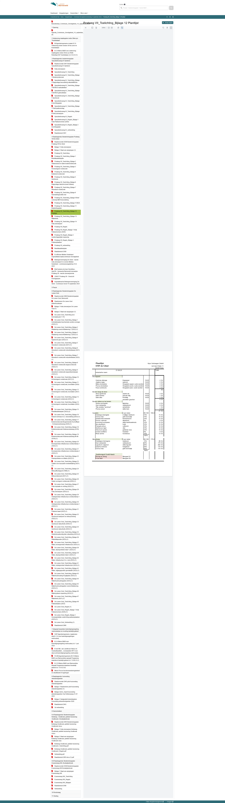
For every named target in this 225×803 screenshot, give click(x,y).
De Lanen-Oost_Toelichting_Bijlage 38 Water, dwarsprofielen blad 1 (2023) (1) (65, 548)
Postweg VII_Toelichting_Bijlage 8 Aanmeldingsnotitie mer (64, 193)
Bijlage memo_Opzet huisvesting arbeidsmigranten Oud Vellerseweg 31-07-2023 (65, 694)
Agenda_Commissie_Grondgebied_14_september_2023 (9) (66, 33)
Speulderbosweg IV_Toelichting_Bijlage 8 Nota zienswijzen (66, 112)
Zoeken (121, 4)
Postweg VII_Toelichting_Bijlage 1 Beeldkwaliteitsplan (64, 157)
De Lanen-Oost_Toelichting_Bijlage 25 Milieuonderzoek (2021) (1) (65, 475)
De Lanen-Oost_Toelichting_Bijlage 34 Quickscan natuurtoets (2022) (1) (65, 528)
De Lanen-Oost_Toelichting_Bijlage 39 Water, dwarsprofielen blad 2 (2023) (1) (65, 554)
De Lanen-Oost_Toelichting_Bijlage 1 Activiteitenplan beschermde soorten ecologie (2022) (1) (66, 322)
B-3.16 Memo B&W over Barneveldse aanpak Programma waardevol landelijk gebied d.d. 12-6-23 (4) (65, 665)
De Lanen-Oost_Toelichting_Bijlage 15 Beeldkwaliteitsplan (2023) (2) (65, 410)
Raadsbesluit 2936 (60, 785)
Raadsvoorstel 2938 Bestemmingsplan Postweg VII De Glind (65, 143)
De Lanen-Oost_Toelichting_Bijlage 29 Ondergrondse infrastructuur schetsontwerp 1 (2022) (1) (65, 497)
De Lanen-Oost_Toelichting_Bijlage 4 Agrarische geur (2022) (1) (65, 338)
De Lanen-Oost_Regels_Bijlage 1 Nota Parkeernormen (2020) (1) (65, 611)
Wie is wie (84, 13)
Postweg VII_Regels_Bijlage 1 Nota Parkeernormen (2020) (64, 231)
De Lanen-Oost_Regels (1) (62, 606)
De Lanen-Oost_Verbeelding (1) (64, 622)
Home (62, 17)
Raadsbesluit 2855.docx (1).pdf (64, 757)
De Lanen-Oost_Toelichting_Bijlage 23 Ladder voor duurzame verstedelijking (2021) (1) (65, 463)
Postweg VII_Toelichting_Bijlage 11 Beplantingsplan (64, 207)
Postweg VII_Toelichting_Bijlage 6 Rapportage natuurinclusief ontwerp (64, 183)
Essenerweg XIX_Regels (62, 779)
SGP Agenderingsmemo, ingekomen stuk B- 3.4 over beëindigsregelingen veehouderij (64, 636)
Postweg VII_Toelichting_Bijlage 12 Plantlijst (64, 212)
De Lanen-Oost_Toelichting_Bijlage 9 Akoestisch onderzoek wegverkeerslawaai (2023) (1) (65, 372)
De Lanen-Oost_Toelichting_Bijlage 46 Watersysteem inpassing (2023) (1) (65, 592)
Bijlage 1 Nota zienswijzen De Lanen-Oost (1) (65, 307)
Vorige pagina (169, 22)
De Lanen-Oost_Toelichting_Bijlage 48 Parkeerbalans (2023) (65, 602)
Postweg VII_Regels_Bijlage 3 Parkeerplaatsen (63, 241)
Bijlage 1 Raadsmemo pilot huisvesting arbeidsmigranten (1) (65, 688)
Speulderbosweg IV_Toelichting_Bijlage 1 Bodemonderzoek (66, 76)
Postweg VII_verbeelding (62, 245)
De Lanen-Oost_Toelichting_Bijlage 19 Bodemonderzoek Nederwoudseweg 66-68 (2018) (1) (65, 436)
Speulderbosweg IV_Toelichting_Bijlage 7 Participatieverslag (66, 107)
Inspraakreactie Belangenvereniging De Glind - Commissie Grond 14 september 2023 (66, 283)
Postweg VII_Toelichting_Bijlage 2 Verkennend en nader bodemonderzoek (64, 162)
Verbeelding (58, 788)
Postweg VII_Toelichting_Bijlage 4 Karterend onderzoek (64, 173)
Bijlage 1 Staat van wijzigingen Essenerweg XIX (63, 772)
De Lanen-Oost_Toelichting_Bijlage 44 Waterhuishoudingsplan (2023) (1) (65, 580)
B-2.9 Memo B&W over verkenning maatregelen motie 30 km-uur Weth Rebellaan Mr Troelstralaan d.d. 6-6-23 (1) (65, 53)
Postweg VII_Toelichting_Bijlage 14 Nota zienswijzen (64, 222)
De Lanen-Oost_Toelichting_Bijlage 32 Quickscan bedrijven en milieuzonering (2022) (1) (65, 516)
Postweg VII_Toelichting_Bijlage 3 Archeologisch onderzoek (64, 167)
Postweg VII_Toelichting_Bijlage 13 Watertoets (64, 217)
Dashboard (54, 13)
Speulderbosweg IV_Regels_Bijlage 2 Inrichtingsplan (65, 126)
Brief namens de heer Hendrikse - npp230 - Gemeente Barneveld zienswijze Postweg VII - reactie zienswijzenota (65, 271)
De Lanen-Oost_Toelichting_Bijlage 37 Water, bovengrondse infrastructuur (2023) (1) (66, 543)
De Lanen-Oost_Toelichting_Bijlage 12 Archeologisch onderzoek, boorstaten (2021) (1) (65, 392)
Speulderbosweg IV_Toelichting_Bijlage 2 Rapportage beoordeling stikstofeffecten (66, 81)
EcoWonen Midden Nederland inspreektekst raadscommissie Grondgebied (65, 255)
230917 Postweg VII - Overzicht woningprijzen (63, 277)
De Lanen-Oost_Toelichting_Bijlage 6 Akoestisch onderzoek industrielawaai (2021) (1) (66, 350)
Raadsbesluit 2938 (60, 251)
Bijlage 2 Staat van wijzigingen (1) (65, 150)
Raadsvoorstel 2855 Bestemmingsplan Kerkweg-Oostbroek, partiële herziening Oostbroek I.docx (65, 724)
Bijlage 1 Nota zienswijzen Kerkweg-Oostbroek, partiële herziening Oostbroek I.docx (64, 731)
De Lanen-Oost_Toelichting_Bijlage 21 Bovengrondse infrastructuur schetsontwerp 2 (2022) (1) (66, 451)
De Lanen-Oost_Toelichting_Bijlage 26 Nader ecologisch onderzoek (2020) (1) (65, 480)
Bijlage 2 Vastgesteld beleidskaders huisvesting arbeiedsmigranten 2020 (64, 700)
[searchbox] (143, 8)
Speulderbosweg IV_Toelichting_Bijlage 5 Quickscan (66, 97)
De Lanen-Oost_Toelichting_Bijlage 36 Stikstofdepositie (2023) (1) (65, 538)
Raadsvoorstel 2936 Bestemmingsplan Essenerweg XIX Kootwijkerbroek (65, 767)
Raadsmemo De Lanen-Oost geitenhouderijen (62, 302)
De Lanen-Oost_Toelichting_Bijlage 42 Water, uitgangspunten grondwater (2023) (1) (65, 569)
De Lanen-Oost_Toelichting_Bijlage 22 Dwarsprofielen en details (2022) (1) (65, 457)
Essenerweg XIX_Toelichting (63, 776)
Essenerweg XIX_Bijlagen (62, 782)
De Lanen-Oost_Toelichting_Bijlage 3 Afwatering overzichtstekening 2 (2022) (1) (65, 333)
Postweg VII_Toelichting (62, 153)
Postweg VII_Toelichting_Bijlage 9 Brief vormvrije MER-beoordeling (65, 199)
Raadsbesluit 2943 (60, 704)
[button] (171, 8)
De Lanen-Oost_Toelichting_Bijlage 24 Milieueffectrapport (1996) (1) (65, 470)
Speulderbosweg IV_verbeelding (64, 130)
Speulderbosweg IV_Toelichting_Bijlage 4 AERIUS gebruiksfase (66, 91)
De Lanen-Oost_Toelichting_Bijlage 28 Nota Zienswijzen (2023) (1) (65, 490)
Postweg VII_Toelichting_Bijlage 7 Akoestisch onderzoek (64, 188)
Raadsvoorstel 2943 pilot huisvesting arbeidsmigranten (65, 682)
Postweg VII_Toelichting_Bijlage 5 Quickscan (64, 178)
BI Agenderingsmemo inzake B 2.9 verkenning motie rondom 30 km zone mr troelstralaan (64, 45)
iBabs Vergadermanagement (154, 801)
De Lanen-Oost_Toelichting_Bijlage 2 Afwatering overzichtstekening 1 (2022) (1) (65, 328)
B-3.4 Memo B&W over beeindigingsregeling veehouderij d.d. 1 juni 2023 (65, 643)
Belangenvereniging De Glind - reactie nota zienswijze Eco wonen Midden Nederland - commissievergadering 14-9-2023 (65, 263)
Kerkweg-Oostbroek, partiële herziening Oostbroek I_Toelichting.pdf (65, 745)
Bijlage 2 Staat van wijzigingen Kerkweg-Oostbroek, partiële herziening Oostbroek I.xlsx (64, 738)
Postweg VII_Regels (60, 226)
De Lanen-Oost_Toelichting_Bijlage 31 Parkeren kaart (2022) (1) (65, 510)
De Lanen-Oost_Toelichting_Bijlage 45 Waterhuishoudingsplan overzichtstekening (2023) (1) (65, 586)
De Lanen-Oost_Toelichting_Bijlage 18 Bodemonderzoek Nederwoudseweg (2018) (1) (65, 429)
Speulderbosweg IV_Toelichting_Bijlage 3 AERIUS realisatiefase (66, 86)
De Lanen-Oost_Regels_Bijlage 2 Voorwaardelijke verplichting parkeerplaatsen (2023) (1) (66, 617)
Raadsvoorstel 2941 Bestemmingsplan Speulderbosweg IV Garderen (65, 65)
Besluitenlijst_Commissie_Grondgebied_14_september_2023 (66, 24)
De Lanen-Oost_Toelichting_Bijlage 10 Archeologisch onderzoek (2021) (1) (65, 378)
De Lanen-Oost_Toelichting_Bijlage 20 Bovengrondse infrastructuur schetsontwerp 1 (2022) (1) (66, 444)
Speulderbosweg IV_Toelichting (64, 72)
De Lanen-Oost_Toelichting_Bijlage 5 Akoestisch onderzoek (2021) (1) (65, 344)
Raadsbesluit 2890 (60, 625)
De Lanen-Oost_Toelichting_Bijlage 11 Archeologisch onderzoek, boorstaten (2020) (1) (65, 384)
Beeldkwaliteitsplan (60, 248)
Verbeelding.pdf (59, 754)
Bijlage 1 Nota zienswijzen (62, 147)
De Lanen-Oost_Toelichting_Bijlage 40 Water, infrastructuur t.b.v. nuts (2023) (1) (65, 559)
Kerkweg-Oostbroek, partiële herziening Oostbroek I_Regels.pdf (65, 750)
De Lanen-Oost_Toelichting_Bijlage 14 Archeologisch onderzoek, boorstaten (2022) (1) (65, 404)
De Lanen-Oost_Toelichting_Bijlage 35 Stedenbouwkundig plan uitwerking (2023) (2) (66, 533)
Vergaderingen (63, 13)
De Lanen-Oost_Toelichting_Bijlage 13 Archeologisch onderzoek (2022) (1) (65, 398)
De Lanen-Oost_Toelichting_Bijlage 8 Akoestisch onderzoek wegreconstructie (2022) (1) (65, 365)
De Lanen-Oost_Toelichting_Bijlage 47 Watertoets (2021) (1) (65, 597)
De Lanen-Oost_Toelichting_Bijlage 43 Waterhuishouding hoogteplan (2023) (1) (65, 574)
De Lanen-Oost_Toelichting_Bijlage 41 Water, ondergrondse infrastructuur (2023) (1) (65, 564)
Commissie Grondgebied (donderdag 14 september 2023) (88, 17)
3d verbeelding (59, 707)
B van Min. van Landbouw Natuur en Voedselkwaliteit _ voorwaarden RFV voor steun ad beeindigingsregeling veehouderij (65, 651)
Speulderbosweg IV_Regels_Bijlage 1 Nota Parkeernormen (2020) (65, 120)
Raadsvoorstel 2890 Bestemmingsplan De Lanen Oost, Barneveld (65, 297)
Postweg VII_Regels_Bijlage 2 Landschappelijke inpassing (63, 236)
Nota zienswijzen (59, 69)
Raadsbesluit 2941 (60, 133)
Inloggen (169, 801)
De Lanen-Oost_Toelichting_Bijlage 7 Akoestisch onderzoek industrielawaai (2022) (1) (66, 357)
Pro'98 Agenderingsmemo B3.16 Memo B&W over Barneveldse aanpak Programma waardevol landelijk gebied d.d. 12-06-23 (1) (65, 658)
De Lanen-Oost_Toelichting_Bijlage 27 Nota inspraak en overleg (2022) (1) (65, 485)
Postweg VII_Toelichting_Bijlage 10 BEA (67, 203)
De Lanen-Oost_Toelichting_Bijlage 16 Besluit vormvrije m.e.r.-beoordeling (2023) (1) (66, 415)
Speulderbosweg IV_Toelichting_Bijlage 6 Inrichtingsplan (66, 102)
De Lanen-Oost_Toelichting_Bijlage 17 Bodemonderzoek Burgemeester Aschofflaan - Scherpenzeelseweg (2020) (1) (65, 422)
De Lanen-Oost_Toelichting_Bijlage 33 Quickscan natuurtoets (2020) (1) (65, 523)
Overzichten (74, 13)
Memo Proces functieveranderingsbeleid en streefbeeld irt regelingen (66, 671)
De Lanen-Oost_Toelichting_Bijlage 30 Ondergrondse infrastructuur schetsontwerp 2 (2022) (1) (65, 504)
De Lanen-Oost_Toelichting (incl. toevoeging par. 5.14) (63, 316)
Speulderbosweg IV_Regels (63, 116)
